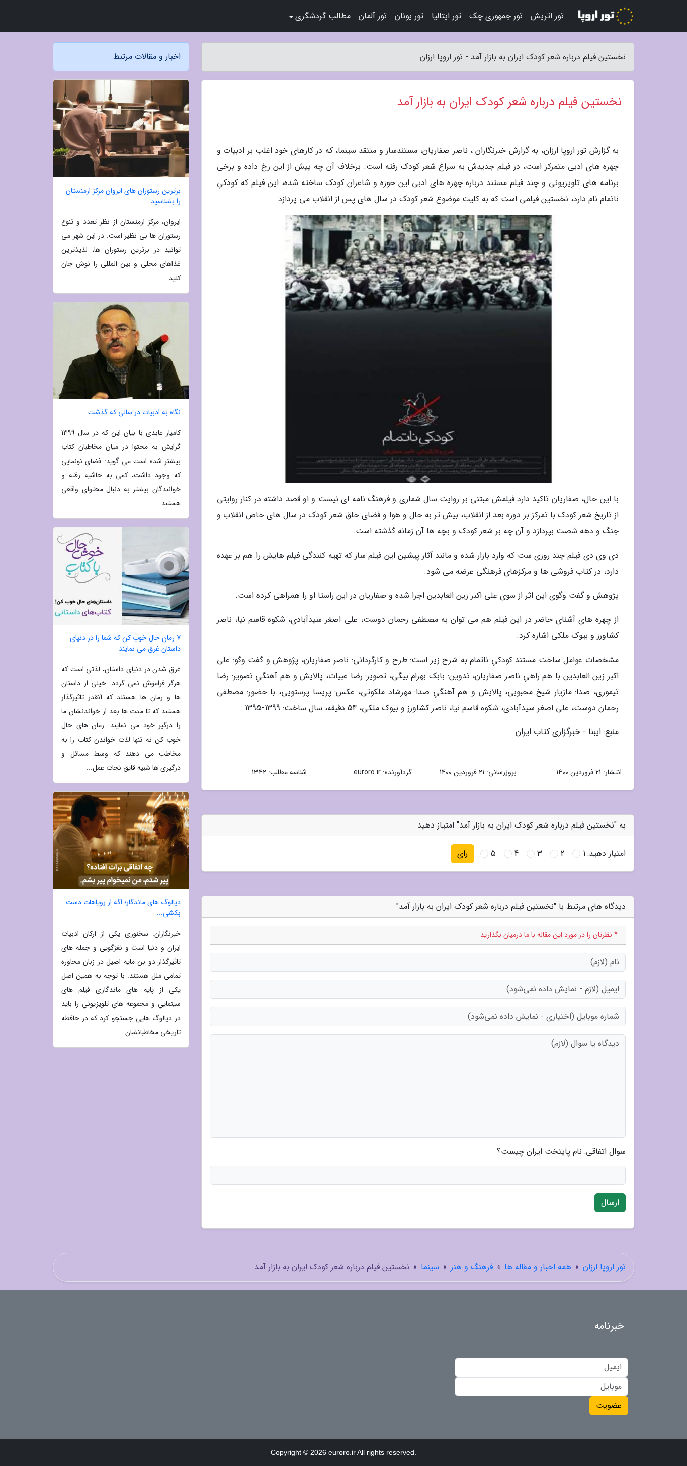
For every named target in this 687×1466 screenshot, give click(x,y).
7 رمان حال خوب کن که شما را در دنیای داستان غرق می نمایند (125, 643)
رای (462, 853)
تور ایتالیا (446, 16)
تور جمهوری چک (496, 16)
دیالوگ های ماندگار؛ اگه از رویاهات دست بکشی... (123, 908)
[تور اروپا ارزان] (605, 16)
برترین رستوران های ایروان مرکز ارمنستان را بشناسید (123, 196)
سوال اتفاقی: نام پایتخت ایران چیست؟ (561, 1152)
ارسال (610, 1202)
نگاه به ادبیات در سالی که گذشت (134, 412)
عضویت (609, 1405)
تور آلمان (373, 16)
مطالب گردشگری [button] (323, 16)
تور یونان (409, 16)
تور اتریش (547, 16)
